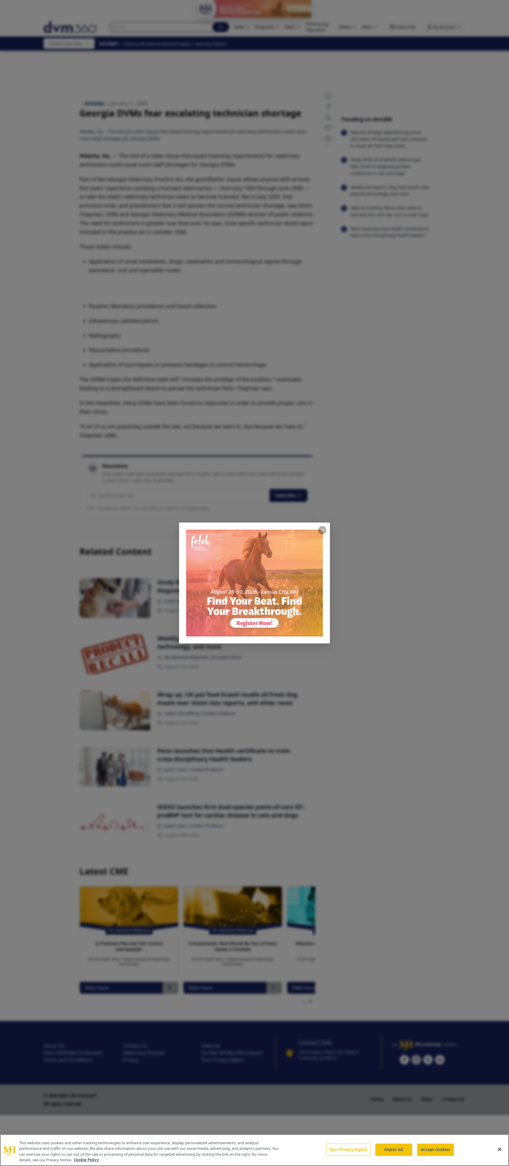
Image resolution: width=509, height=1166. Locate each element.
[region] (254, 1150)
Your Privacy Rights (348, 1149)
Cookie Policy (86, 1159)
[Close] (499, 1149)
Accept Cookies (435, 1149)
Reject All (393, 1149)
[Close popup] (322, 530)
